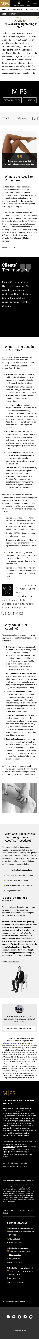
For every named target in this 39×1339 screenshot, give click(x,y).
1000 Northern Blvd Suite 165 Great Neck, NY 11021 (21, 1272)
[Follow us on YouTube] (30, 1317)
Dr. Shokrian (10, 1019)
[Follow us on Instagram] (19, 1317)
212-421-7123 (29, 3)
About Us (6, 10)
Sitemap (5, 1213)
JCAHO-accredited (9, 1147)
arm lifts (31, 408)
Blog (25, 1166)
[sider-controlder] (35, 293)
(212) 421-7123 (14, 1239)
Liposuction (24, 1163)
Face (27, 10)
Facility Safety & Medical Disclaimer (19, 1028)
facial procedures (21, 365)
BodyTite (26, 947)
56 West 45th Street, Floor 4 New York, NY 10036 (22, 1233)
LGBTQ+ (19, 1166)
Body (13, 10)
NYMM (24, 1330)
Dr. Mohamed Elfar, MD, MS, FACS (20, 1126)
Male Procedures (9, 1166)
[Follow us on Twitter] (14, 1317)
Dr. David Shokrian (23, 235)
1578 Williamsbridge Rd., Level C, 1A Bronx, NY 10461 (21, 1253)
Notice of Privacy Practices (24, 1210)
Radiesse (19, 521)
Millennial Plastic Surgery (11, 238)
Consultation (20, 3)
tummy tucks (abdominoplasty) (18, 411)
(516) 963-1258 (14, 1278)
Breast (20, 10)
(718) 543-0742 (14, 1259)
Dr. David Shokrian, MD (26, 1121)
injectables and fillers (10, 498)
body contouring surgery (22, 198)
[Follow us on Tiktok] (25, 1317)
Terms (11, 1210)
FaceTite (15, 947)
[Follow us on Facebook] (8, 1317)
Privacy (5, 1210)
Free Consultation (12, 100)
